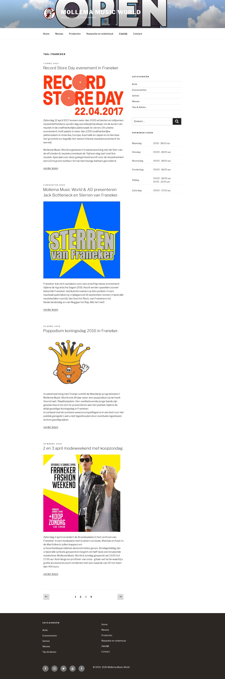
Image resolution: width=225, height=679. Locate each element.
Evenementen (139, 90)
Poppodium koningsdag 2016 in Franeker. (80, 330)
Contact (137, 33)
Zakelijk (123, 33)
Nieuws (59, 33)
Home (46, 33)
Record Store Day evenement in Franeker (80, 67)
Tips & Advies (139, 107)
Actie (134, 84)
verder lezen (50, 168)
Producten (75, 33)
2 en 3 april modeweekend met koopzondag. (83, 448)
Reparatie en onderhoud (99, 33)
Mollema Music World (101, 12)
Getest (135, 95)
